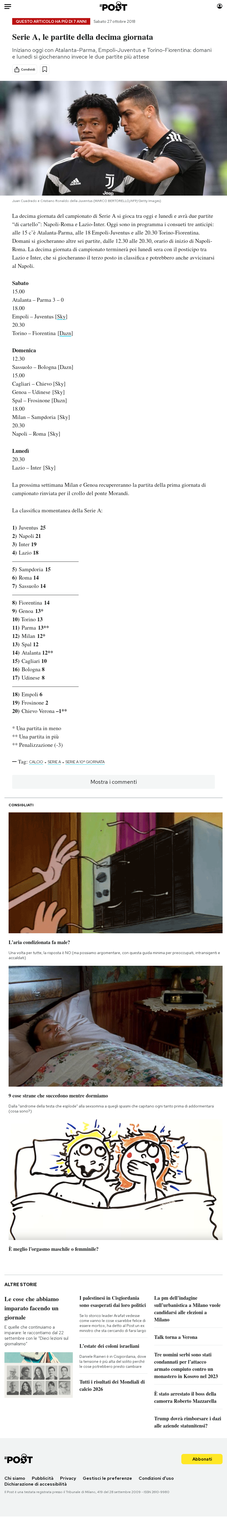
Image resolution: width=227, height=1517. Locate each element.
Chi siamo (14, 1478)
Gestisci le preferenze (107, 1478)
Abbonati (202, 1459)
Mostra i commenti (114, 781)
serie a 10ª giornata (85, 761)
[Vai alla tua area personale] (220, 6)
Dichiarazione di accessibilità (35, 1484)
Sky (61, 316)
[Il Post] (113, 6)
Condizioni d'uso (156, 1478)
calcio (36, 761)
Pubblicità (42, 1478)
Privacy (68, 1478)
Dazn (65, 333)
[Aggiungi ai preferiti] (44, 69)
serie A (54, 761)
